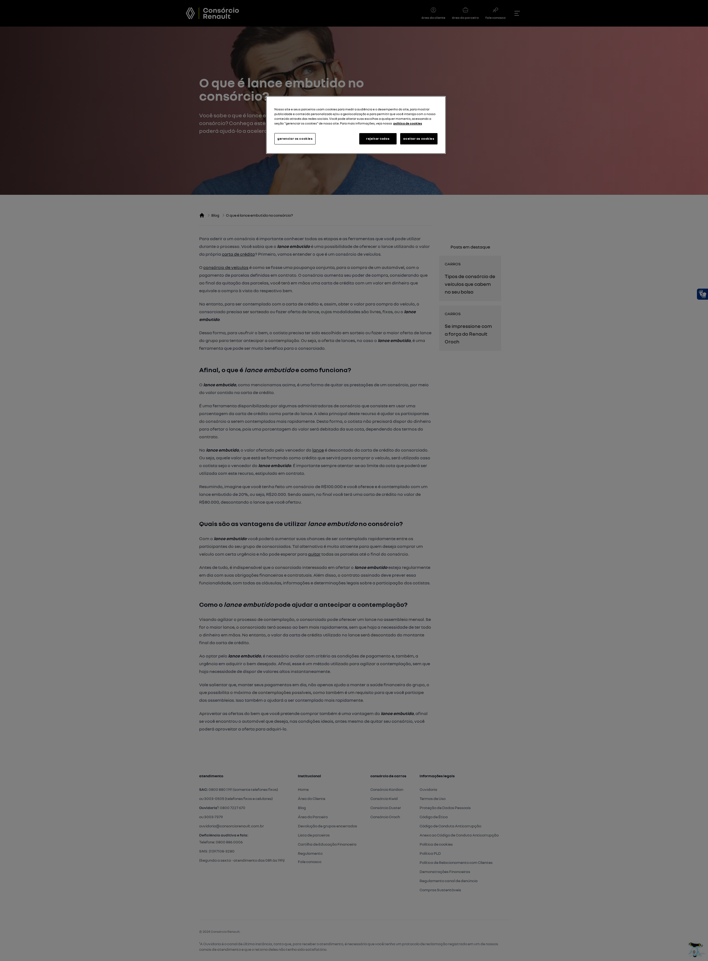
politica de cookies (407, 123)
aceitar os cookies (418, 139)
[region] (356, 125)
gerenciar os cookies (295, 139)
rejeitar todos (377, 139)
